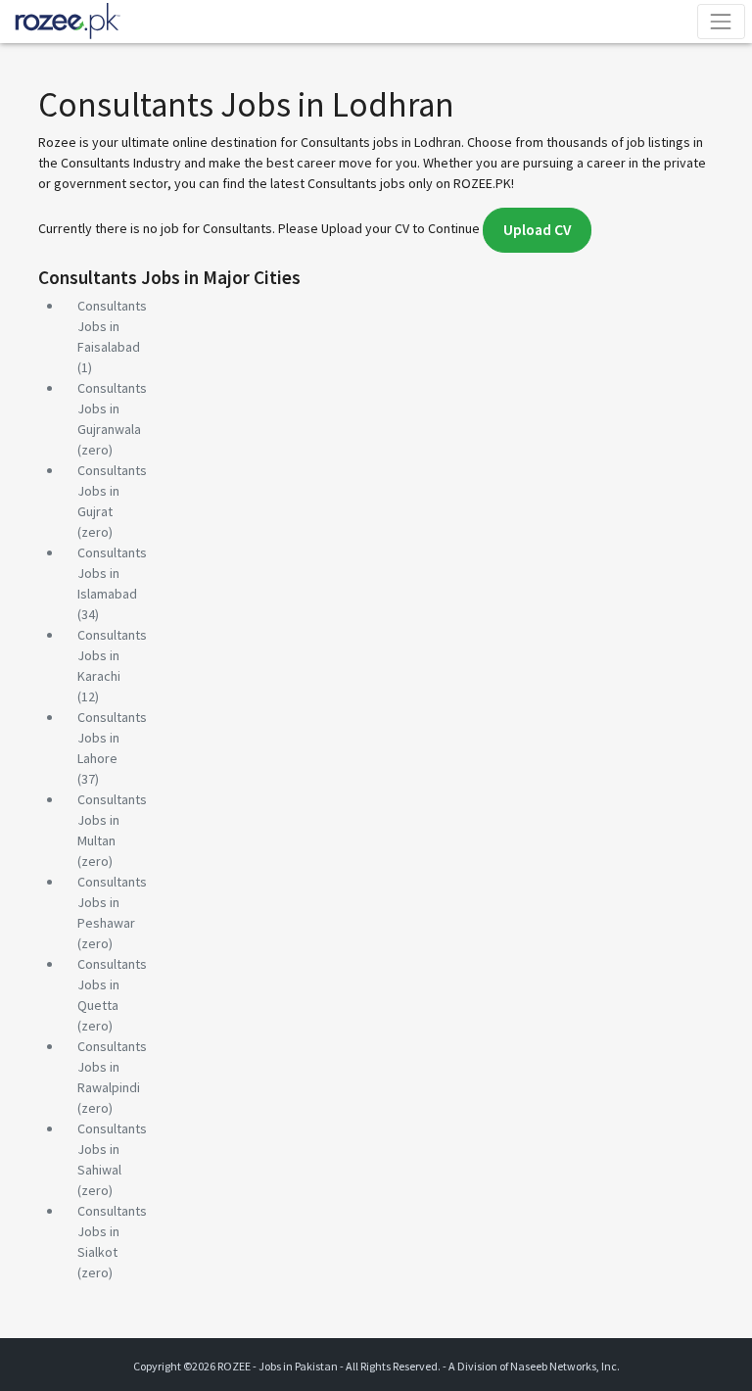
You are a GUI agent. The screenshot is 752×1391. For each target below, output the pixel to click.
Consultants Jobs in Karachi (112, 655)
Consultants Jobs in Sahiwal (112, 1149)
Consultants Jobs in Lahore (112, 737)
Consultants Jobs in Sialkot (112, 1231)
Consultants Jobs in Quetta (112, 984)
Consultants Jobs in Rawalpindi (112, 1066)
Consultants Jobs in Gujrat (112, 490)
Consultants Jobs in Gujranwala (112, 408)
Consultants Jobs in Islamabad (112, 573)
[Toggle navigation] (721, 21)
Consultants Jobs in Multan (112, 820)
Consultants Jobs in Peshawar (112, 902)
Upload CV (537, 229)
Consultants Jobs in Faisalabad (112, 326)
